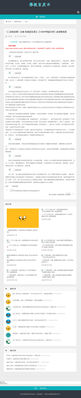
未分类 (2, 382)
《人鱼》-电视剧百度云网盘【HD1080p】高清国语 (28, 327)
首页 (9, 21)
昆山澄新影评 (40, 4)
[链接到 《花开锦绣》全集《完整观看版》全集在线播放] (8, 301)
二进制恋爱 (13, 42)
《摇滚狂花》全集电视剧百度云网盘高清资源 (20, 369)
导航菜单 (42, 17)
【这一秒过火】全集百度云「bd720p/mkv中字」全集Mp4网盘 (32, 293)
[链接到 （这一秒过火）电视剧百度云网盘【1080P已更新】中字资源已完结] (8, 315)
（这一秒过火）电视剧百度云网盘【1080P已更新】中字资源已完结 (34, 313)
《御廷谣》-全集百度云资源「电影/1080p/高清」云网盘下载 (31, 333)
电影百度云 (18, 21)
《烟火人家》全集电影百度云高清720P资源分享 (21, 365)
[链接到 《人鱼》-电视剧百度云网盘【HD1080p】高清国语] (8, 328)
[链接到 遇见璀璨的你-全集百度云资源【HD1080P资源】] (23, 257)
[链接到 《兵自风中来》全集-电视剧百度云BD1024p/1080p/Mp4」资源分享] (8, 308)
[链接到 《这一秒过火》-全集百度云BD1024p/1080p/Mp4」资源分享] (8, 341)
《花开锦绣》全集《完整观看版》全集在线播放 (27, 300)
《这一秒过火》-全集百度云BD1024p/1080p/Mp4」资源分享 (32, 340)
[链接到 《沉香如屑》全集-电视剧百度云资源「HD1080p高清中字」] (57, 257)
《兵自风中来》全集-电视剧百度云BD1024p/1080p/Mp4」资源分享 (34, 307)
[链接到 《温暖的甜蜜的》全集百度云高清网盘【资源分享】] (23, 227)
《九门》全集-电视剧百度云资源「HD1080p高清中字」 (30, 320)
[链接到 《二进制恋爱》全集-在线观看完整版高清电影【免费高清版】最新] (57, 272)
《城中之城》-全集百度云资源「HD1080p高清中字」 (22, 362)
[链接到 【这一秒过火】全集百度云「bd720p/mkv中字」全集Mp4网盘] (8, 295)
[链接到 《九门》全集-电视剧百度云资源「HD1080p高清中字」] (8, 321)
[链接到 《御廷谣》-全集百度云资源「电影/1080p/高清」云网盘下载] (8, 334)
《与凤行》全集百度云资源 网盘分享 (17, 359)
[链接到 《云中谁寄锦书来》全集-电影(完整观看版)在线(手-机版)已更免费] (57, 242)
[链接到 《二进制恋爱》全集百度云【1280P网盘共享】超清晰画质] (23, 272)
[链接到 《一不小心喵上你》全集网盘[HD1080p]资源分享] (23, 242)
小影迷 (10, 36)
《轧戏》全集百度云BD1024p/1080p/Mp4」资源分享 (22, 355)
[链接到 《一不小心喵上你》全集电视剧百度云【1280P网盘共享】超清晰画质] (57, 211)
